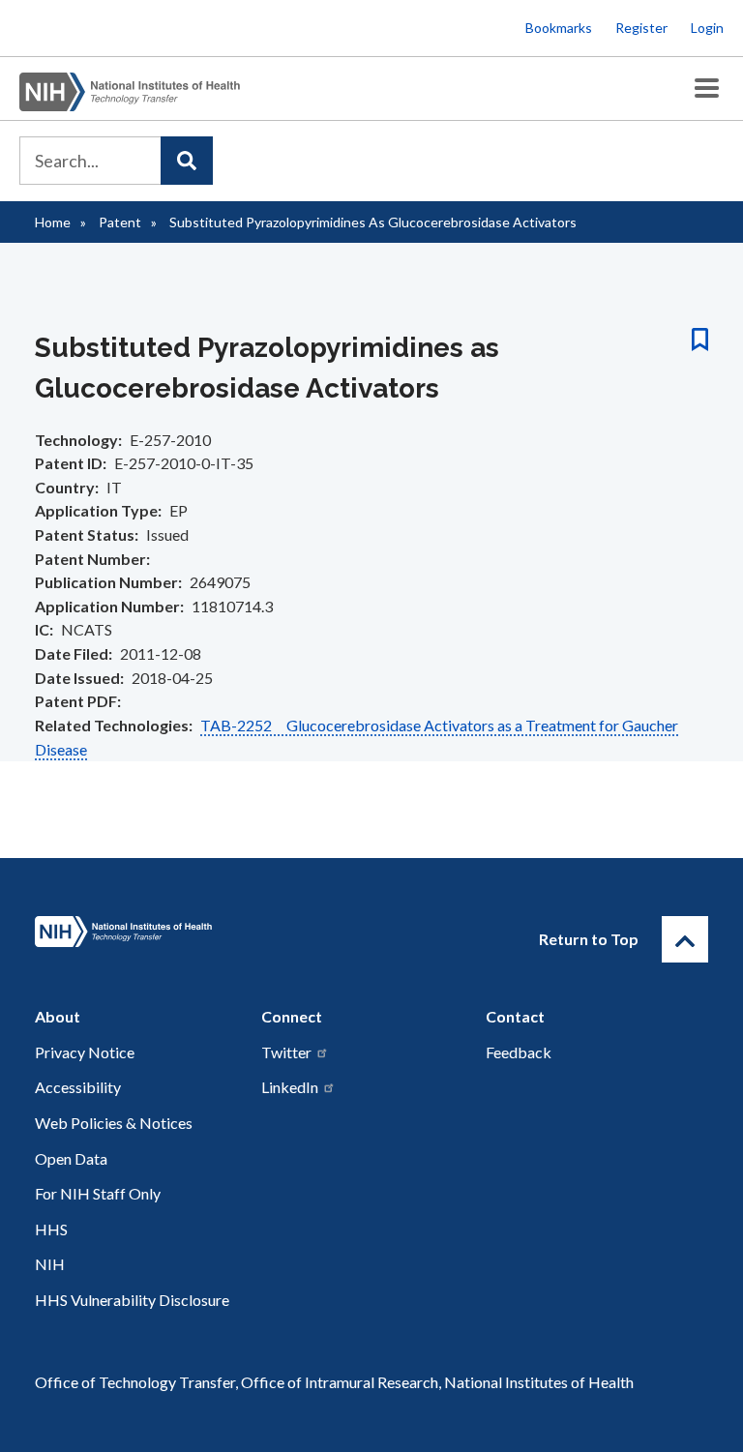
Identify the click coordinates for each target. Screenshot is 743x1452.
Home (53, 222)
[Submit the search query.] (187, 160)
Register (641, 27)
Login (707, 27)
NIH (50, 1264)
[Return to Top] (685, 939)
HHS (51, 1229)
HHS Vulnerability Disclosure (132, 1299)
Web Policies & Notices (114, 1122)
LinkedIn (289, 1087)
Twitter (286, 1052)
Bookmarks (558, 27)
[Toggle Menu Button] (707, 88)
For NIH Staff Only (98, 1193)
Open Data (71, 1158)
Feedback (518, 1052)
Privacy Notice (84, 1052)
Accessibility (78, 1087)
